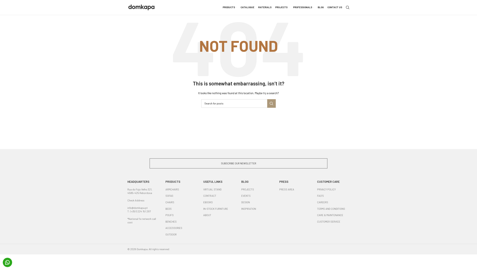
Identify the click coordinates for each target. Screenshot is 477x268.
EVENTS (246, 195)
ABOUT (207, 215)
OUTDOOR (171, 234)
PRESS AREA (286, 189)
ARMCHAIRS (172, 189)
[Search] (347, 7)
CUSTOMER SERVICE (328, 221)
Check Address (135, 200)
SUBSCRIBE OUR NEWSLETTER (238, 163)
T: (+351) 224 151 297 (139, 211)
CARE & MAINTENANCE (330, 215)
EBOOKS (208, 202)
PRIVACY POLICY (326, 189)
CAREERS (322, 202)
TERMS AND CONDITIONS (331, 208)
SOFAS (169, 195)
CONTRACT (209, 195)
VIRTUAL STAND (212, 189)
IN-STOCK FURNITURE (215, 208)
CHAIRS (169, 202)
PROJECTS (247, 189)
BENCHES (171, 221)
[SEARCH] (271, 103)
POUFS (169, 215)
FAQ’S (320, 195)
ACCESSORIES (173, 227)
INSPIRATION (248, 208)
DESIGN (245, 202)
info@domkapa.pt (137, 207)
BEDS (168, 208)
